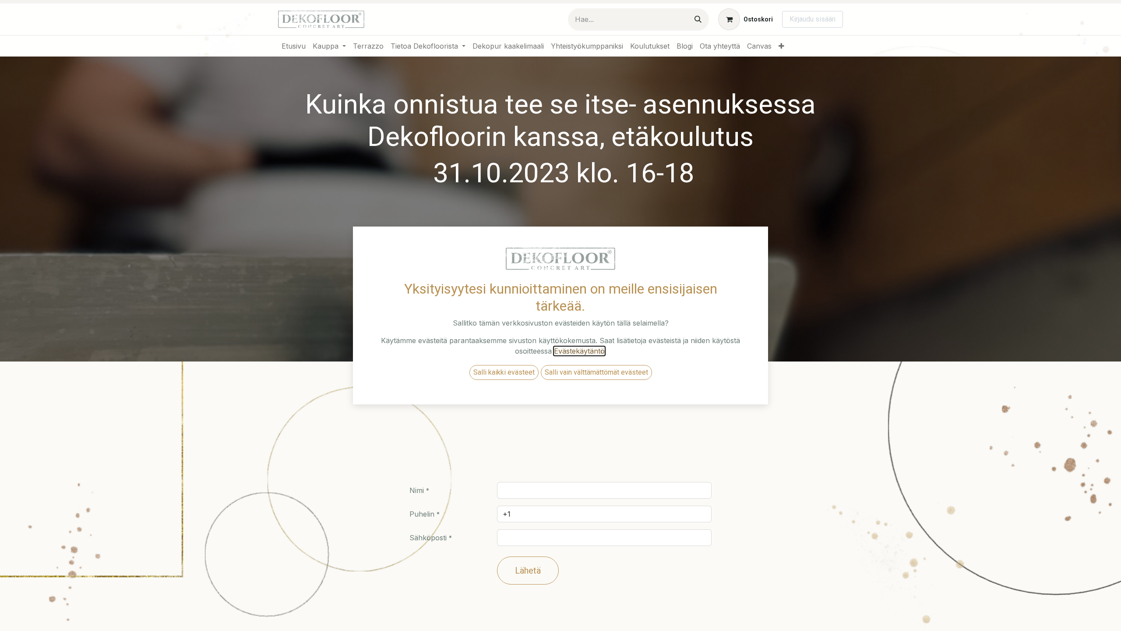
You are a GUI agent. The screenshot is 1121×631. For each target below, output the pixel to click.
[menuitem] (293, 46)
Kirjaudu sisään (812, 19)
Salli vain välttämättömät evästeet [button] (596, 372)
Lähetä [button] (528, 570)
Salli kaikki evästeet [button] (504, 372)
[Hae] (698, 19)
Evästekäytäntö (579, 351)
